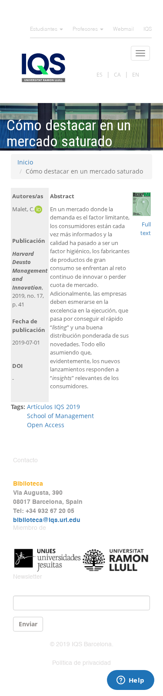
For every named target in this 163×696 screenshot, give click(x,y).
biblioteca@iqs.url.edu (46, 520)
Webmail (123, 29)
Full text (145, 228)
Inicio (25, 162)
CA (117, 74)
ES (99, 74)
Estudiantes (44, 29)
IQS (147, 29)
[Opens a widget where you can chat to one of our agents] (130, 681)
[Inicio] (43, 68)
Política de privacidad (81, 663)
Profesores (86, 29)
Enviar (28, 624)
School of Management (60, 416)
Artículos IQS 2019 (53, 407)
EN (135, 74)
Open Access (45, 425)
